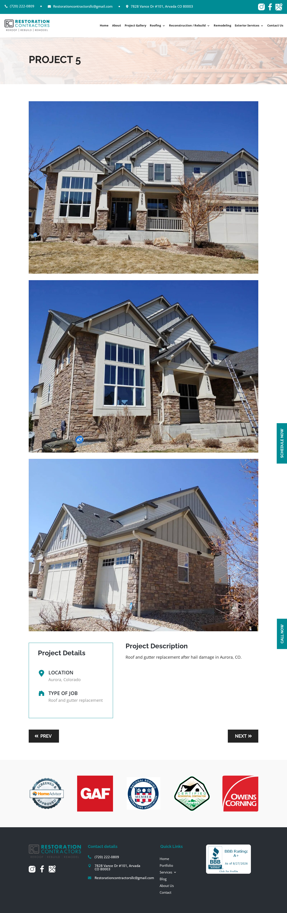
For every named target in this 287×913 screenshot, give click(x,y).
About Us (167, 885)
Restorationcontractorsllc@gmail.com (124, 878)
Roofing (155, 25)
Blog (163, 878)
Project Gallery (135, 25)
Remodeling (222, 25)
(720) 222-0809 (107, 857)
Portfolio (166, 865)
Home (104, 25)
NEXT (241, 736)
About (116, 25)
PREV (46, 736)
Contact (165, 892)
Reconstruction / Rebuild (187, 25)
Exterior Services (247, 25)
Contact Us (275, 25)
